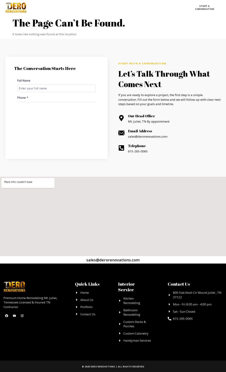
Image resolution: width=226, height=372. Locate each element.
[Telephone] (121, 148)
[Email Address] (121, 133)
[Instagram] (160, 7)
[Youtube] (168, 7)
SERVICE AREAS (133, 7)
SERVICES (87, 7)
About (67, 7)
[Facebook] (152, 7)
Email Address (140, 131)
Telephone (137, 145)
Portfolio (111, 7)
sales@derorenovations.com (113, 259)
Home (53, 7)
